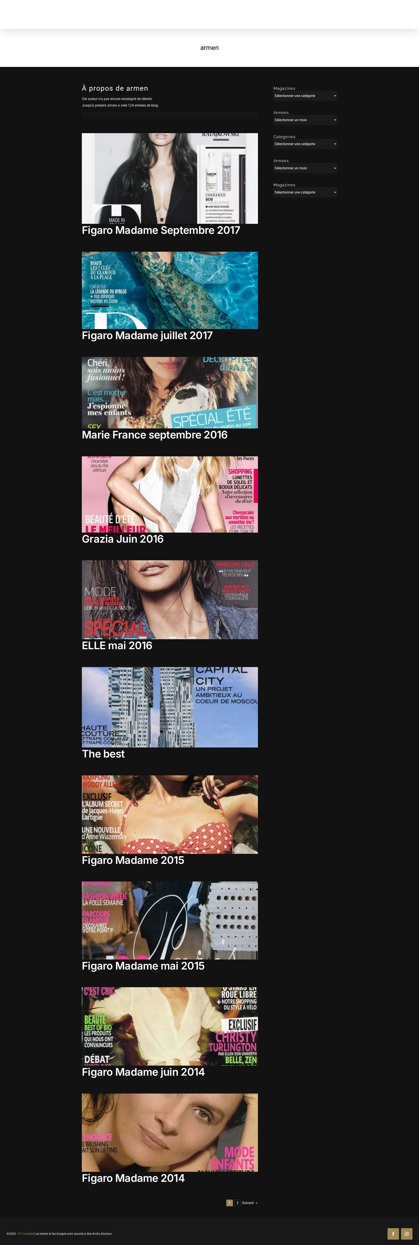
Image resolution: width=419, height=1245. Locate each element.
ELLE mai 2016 (117, 645)
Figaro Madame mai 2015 (143, 965)
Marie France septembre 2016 (155, 434)
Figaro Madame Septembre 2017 (161, 230)
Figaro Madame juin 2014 (143, 1071)
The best (103, 753)
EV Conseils (26, 1233)
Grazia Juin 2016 (123, 538)
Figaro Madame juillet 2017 (147, 335)
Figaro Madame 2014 (133, 1178)
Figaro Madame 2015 (133, 860)
